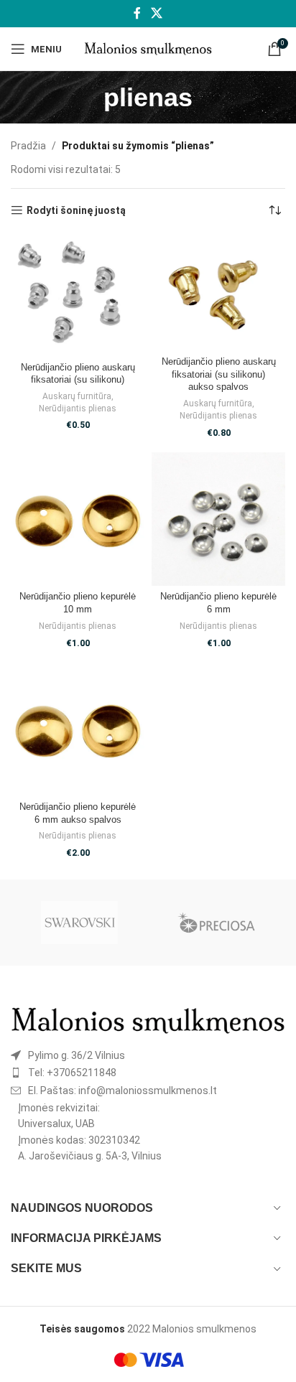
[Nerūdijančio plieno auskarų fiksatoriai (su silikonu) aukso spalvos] (218, 293)
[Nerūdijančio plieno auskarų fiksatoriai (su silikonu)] (77, 295)
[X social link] (156, 13)
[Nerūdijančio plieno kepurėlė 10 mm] (77, 519)
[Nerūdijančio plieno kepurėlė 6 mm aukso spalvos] (77, 729)
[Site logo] (148, 48)
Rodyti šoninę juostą (76, 210)
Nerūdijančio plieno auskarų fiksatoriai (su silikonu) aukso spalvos (219, 374)
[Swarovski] (79, 922)
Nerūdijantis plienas (77, 408)
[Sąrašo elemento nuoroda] (148, 1055)
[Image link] (148, 1020)
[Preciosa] (216, 922)
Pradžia (28, 145)
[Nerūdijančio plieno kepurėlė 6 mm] (218, 519)
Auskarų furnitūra (76, 396)
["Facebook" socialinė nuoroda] (137, 13)
